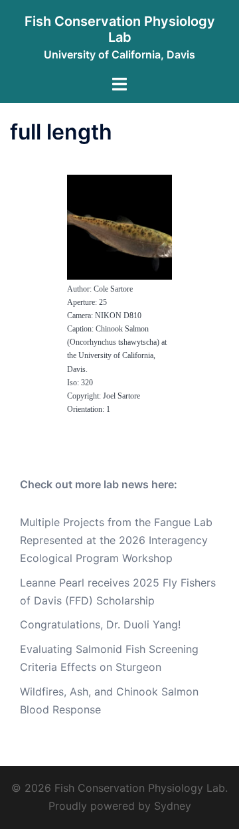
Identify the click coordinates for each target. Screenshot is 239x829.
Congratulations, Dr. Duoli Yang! (100, 624)
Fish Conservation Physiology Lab (120, 29)
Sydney (172, 805)
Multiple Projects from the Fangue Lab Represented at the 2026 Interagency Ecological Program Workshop (116, 540)
